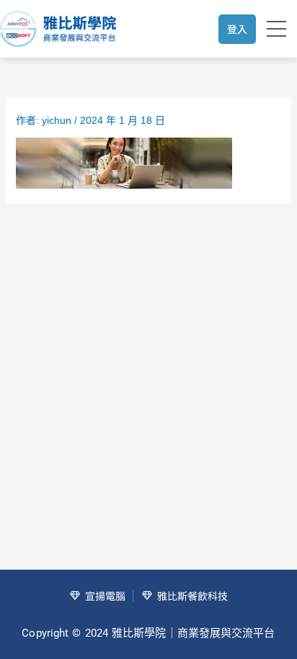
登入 (237, 29)
